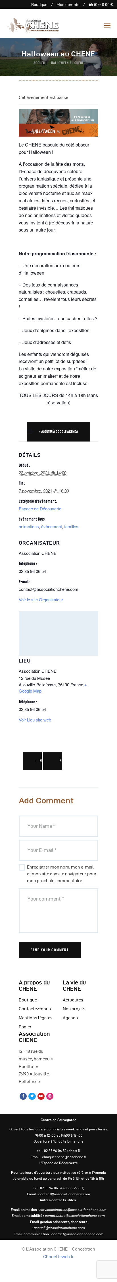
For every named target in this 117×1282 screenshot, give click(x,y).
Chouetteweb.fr (58, 1257)
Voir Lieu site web (35, 720)
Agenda (70, 1018)
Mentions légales (36, 1018)
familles (71, 526)
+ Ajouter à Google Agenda (58, 431)
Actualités (73, 1000)
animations (29, 526)
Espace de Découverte (40, 508)
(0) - (103, 5)
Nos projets (74, 1009)
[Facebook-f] (23, 1096)
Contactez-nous (35, 1009)
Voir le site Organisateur (41, 599)
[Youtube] (41, 1096)
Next (63, 760)
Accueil (40, 63)
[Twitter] (31, 1096)
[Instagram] (49, 1096)
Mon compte (68, 5)
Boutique (39, 5)
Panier (25, 1027)
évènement (51, 526)
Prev (42, 760)
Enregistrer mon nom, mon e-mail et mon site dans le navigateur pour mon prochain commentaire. (62, 874)
